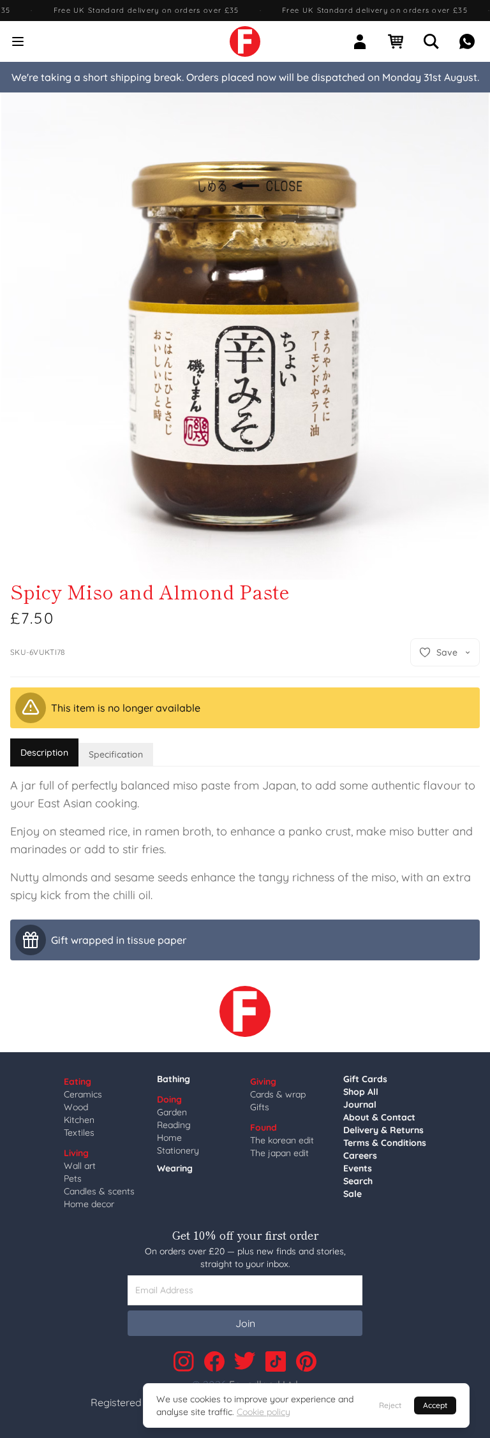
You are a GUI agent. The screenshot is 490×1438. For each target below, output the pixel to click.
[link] (245, 41)
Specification (116, 754)
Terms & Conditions (384, 1142)
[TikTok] (275, 1361)
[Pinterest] (306, 1361)
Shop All (360, 1091)
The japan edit (279, 1153)
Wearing (175, 1168)
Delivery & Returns (383, 1130)
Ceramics (83, 1094)
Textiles (79, 1132)
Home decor (89, 1204)
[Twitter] (245, 1361)
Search (358, 1181)
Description (44, 752)
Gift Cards (365, 1079)
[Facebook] (214, 1361)
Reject (390, 1405)
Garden (172, 1112)
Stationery (178, 1150)
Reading (174, 1125)
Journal (359, 1104)
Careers (360, 1155)
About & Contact (379, 1117)
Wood (76, 1107)
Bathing (173, 1079)
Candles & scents (99, 1191)
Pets (73, 1178)
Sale (352, 1194)
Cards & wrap (278, 1094)
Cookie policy (263, 1412)
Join (245, 1323)
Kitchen (79, 1120)
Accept (435, 1405)
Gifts (259, 1107)
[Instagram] (184, 1361)
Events (357, 1168)
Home (169, 1137)
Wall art (80, 1165)
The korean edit (282, 1140)
